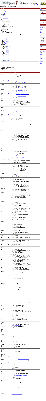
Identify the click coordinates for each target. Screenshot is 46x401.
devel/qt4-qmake (6, 42)
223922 (16, 81)
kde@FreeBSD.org (4, 11)
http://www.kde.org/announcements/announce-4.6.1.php (18, 325)
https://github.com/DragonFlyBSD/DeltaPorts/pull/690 (22, 90)
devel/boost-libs (9, 46)
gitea (40, 35)
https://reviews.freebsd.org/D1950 (20, 157)
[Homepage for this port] (1, 19)
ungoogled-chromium (41, 32)
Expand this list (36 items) (5, 69)
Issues (40, 15)
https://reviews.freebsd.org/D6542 (22, 146)
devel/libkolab (7, 47)
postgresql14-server (42, 36)
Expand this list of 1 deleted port (6, 60)
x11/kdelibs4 (7, 50)
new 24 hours (41, 60)
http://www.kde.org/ (3, 15)
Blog (40, 18)
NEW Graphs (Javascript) (42, 51)
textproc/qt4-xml (8, 55)
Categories (41, 46)
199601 (16, 117)
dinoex (8, 308)
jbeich (8, 80)
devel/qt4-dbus (7, 52)
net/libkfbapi (7, 48)
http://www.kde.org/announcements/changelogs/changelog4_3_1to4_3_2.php (20, 375)
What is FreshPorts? (42, 14)
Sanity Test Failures (41, 47)
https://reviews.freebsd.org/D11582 (22, 87)
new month (41, 63)
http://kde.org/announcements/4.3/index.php (17, 394)
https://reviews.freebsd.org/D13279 (22, 82)
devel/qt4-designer (7, 41)
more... (40, 23)
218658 (16, 98)
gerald (8, 173)
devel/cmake (5, 38)
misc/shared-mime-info (10, 40)
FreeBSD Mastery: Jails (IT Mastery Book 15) (34, 4)
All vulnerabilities (42, 41)
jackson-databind (41, 27)
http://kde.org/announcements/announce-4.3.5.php (23, 359)
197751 (16, 155)
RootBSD (42, 12)
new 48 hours (41, 61)
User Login (41, 9)
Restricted (41, 56)
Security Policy (41, 17)
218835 (16, 85)
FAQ (40, 16)
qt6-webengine (41, 31)
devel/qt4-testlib (8, 54)
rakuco (8, 159)
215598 (16, 111)
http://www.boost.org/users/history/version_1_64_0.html (22, 94)
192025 (16, 175)
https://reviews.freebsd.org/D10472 (22, 96)
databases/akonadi (12, 49)
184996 (16, 156)
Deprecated (41, 54)
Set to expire (41, 59)
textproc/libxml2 (7, 51)
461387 (4, 13)
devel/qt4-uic (5, 43)
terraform (41, 29)
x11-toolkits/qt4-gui (8, 53)
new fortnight (41, 62)
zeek (40, 33)
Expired (41, 58)
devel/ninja (5, 39)
